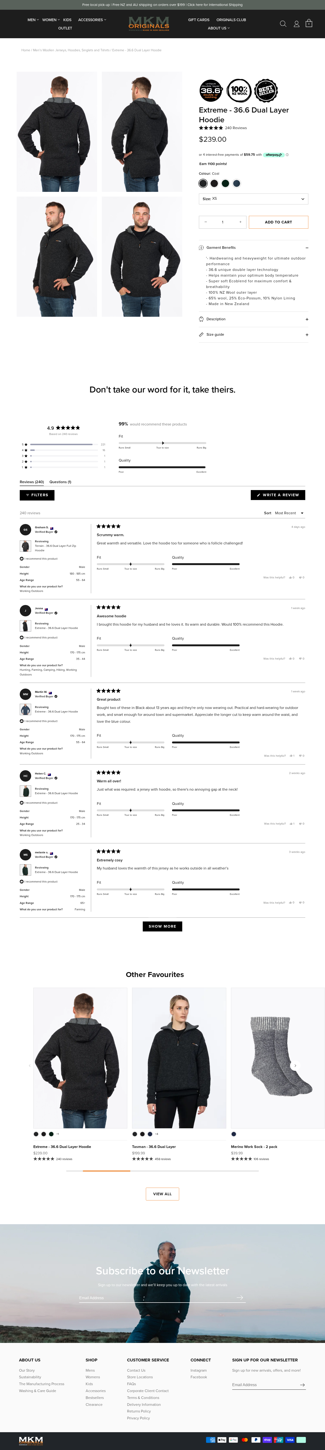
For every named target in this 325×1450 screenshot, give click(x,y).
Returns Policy (139, 1411)
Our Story (27, 1370)
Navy (150, 1134)
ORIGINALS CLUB (231, 20)
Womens (93, 1377)
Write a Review (283, 496)
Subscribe (240, 1298)
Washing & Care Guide (37, 1390)
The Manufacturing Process (41, 1384)
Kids (89, 1384)
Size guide (215, 334)
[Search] (283, 24)
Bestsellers (95, 1397)
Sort (268, 513)
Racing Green (225, 183)
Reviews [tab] (32, 483)
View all (162, 1194)
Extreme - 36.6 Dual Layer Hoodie (56, 628)
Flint (236, 183)
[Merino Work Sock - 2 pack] (278, 1058)
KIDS (67, 20)
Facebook (199, 1377)
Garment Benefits (221, 247)
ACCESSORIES (90, 20)
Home (25, 50)
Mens (90, 1370)
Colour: (209, 173)
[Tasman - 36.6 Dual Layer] (179, 1058)
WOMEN (49, 20)
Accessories (96, 1390)
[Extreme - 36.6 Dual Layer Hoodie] (80, 1058)
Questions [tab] (60, 483)
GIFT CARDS (198, 20)
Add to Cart (278, 222)
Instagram (199, 1370)
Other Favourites (155, 974)
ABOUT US (217, 28)
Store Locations (140, 1377)
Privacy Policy (138, 1418)
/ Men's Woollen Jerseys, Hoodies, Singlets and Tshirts (70, 50)
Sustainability (30, 1377)
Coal (203, 183)
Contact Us (136, 1370)
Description (216, 319)
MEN (31, 20)
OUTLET (65, 28)
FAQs (131, 1384)
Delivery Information (144, 1404)
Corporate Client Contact (148, 1390)
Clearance (94, 1404)
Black (214, 183)
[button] (223, 127)
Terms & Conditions (143, 1397)
